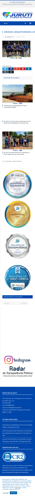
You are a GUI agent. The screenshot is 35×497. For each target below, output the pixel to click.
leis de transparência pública (10, 472)
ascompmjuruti (9, 37)
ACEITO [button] (13, 493)
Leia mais (17, 487)
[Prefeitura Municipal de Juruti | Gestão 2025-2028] (17, 15)
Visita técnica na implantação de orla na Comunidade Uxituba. (15, 106)
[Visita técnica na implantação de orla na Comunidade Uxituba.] (17, 94)
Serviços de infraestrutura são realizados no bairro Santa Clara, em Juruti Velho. (17, 153)
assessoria (15, 468)
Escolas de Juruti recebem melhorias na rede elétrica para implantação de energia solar (18, 4)
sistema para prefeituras (25, 465)
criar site (13, 465)
